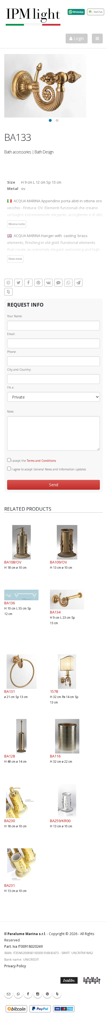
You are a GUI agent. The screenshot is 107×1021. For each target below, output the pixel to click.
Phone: (12, 352)
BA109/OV (58, 562)
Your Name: (15, 316)
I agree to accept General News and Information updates (48, 469)
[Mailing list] (8, 993)
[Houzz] (57, 993)
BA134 (55, 612)
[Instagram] (37, 993)
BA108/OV (12, 562)
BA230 (9, 820)
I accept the (33, 461)
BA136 (9, 602)
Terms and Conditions (41, 461)
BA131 (9, 691)
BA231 (9, 885)
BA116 (55, 756)
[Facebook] (28, 993)
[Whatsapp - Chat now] (18, 993)
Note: (10, 411)
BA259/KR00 (60, 820)
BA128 (9, 756)
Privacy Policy (15, 966)
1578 (54, 691)
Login (78, 38)
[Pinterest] (47, 993)
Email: (11, 334)
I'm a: (10, 387)
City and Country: (19, 370)
